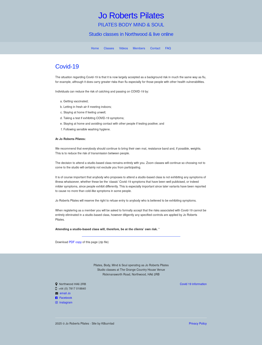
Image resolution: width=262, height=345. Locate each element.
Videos (123, 48)
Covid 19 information (193, 284)
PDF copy (75, 242)
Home (95, 48)
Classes (109, 48)
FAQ (168, 48)
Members (139, 48)
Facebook (65, 297)
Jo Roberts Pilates (131, 15)
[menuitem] (95, 48)
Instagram (65, 302)
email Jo (65, 293)
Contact (155, 48)
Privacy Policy (198, 323)
